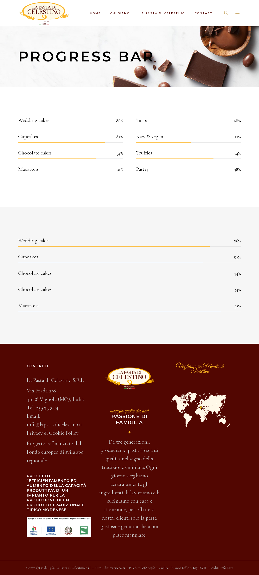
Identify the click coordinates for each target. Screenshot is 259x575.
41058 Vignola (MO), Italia (55, 399)
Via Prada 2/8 (41, 390)
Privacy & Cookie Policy (53, 433)
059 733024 (47, 407)
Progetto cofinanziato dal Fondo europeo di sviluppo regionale (55, 452)
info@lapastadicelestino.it (54, 424)
